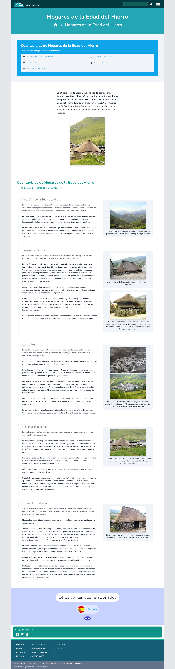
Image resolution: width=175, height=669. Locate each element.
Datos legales (43, 667)
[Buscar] (150, 4)
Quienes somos (30, 667)
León (87, 618)
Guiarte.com (18, 667)
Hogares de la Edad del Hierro (93, 25)
